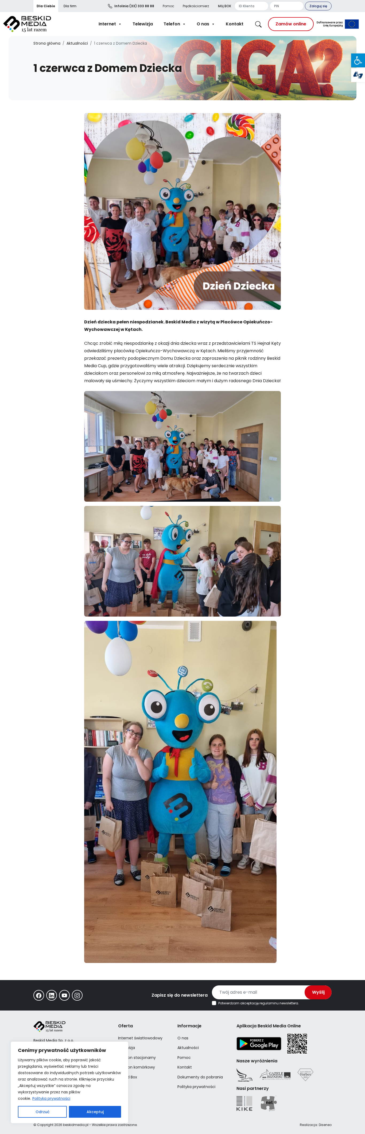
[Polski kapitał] (244, 1075)
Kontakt (234, 24)
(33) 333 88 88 (134, 6)
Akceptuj (95, 1111)
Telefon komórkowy (136, 1067)
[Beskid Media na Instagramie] (77, 995)
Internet (107, 24)
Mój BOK (224, 6)
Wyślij (318, 992)
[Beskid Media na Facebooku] (38, 995)
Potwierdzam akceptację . (258, 1003)
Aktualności (77, 43)
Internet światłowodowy (140, 1038)
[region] (69, 1082)
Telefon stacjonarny (137, 1057)
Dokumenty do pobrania (200, 1077)
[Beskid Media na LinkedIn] (51, 995)
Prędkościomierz (196, 6)
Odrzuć (42, 1111)
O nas (203, 24)
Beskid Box (127, 1077)
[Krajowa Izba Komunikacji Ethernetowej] (244, 1103)
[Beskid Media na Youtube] (64, 995)
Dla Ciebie (46, 6)
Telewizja (143, 24)
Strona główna (46, 43)
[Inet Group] (269, 1103)
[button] (358, 60)
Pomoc (168, 6)
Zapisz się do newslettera (180, 995)
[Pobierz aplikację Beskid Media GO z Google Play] (258, 1043)
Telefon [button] (172, 24)
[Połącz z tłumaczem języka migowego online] (358, 75)
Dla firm (70, 6)
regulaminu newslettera (278, 1003)
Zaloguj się (318, 6)
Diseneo (325, 1125)
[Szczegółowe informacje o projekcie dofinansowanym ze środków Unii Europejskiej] (338, 24)
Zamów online (290, 24)
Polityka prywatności (51, 1098)
